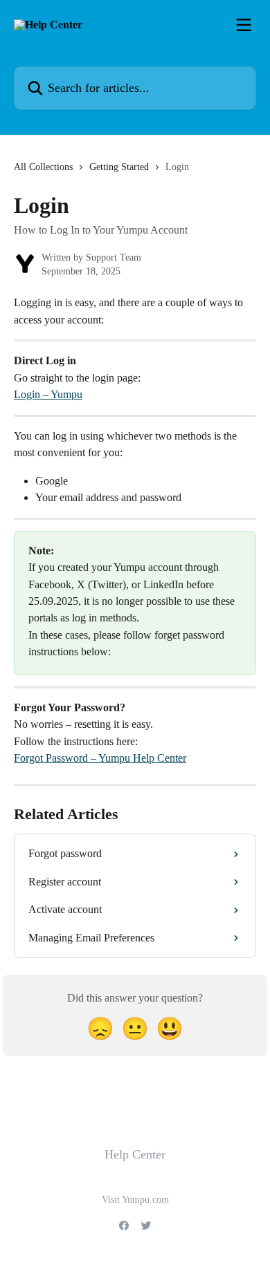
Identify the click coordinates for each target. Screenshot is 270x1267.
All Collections (43, 167)
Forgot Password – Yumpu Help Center (100, 758)
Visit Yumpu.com (135, 1199)
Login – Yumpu (48, 394)
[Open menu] (243, 25)
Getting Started (119, 167)
